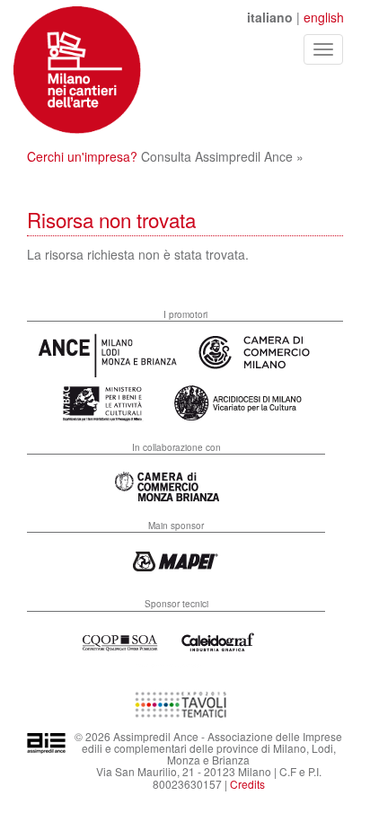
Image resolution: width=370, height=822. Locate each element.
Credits (247, 783)
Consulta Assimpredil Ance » (222, 156)
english (324, 17)
